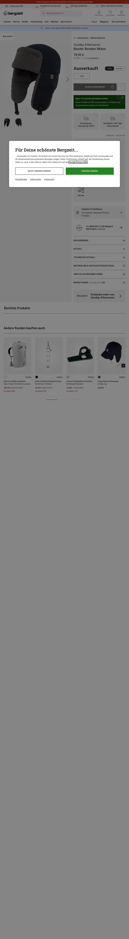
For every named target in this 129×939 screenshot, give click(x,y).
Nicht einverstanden (39, 171)
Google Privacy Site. (78, 162)
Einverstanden (90, 171)
